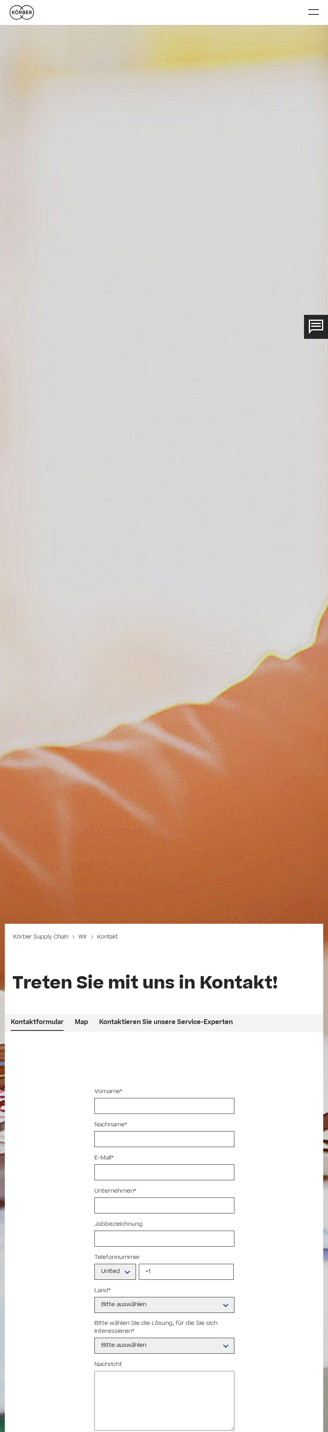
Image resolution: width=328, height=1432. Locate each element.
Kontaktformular (37, 1023)
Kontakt (107, 937)
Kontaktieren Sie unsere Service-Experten (166, 1023)
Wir (83, 937)
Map (81, 1023)
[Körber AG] (156, 12)
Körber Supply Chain (41, 937)
